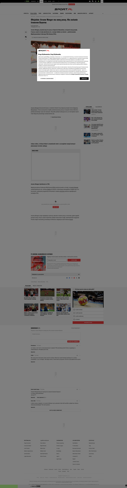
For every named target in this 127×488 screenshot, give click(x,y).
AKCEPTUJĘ (84, 78)
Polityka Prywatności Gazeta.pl (77, 74)
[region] (63, 65)
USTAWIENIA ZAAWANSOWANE (47, 78)
